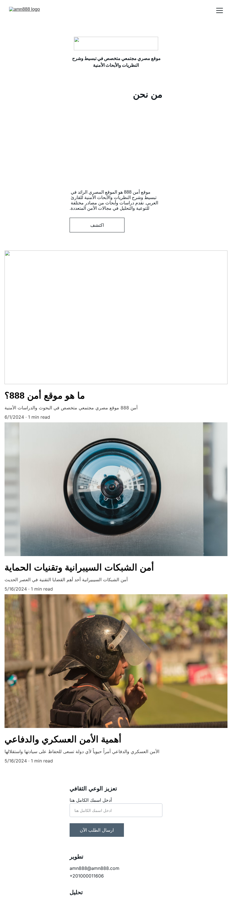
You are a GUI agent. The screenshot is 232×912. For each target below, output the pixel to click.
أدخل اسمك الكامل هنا (91, 800)
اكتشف (97, 225)
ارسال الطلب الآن (97, 830)
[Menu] (219, 10)
